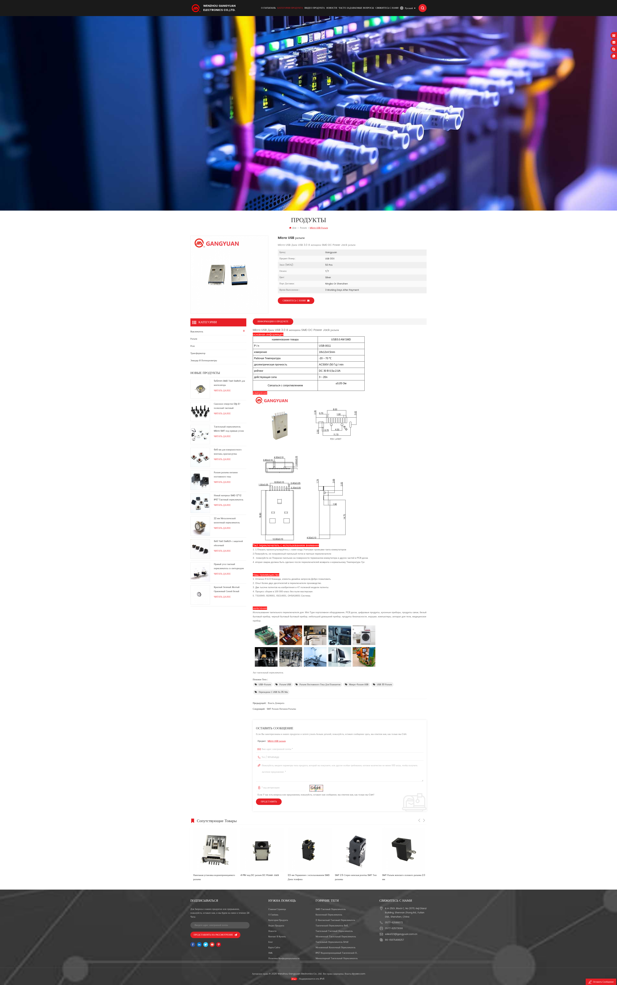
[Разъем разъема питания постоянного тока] (200, 480)
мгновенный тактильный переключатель (336, 936)
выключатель (196, 331)
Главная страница (277, 909)
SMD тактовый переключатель (331, 909)
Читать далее (222, 390)
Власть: (355, 974)
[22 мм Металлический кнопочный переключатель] (200, 526)
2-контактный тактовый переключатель (335, 920)
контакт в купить (277, 936)
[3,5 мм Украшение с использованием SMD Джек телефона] (212, 850)
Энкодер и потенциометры (203, 360)
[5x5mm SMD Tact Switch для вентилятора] (200, 388)
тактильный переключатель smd (332, 942)
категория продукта (290, 8)
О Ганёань (273, 915)
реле (192, 346)
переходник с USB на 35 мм (273, 692)
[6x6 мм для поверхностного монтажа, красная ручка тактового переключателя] (200, 457)
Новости (331, 8)
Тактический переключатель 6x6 (332, 925)
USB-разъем (265, 684)
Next (424, 820)
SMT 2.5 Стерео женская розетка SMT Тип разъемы (258, 877)
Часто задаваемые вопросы (356, 8)
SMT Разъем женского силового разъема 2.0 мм (306, 877)
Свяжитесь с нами (387, 8)
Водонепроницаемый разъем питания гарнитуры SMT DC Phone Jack (350, 877)
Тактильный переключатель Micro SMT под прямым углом (229, 429)
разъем (303, 228)
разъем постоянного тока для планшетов (320, 684)
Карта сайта (274, 947)
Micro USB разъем (277, 741)
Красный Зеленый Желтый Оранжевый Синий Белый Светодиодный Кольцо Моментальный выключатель (228, 589)
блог (270, 942)
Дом (294, 228)
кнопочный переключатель (329, 915)
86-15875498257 (394, 940)
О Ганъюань (268, 8)
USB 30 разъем (384, 684)
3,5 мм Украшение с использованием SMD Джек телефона (211, 877)
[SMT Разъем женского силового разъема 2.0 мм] (307, 850)
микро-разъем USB (358, 684)
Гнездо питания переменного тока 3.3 (397, 875)
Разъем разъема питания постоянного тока (225, 475)
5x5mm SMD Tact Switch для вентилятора (229, 383)
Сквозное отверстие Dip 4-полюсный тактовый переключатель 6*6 (227, 406)
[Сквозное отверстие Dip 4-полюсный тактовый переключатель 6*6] (200, 411)
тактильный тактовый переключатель (334, 931)
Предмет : (272, 741)
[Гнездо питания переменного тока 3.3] (401, 850)
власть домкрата (276, 703)
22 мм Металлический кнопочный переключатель (227, 520)
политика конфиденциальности (284, 958)
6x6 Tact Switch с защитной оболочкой (228, 543)
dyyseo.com (358, 974)
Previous (419, 820)
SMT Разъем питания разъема (281, 709)
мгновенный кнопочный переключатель (335, 947)
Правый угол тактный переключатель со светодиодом (229, 566)
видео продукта (314, 8)
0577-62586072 (394, 922)
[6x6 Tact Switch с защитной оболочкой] (200, 549)
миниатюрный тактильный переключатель (337, 958)
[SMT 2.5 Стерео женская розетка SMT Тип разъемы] (260, 850)
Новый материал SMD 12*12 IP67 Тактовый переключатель (228, 497)
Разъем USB (285, 684)
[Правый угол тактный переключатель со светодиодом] (200, 572)
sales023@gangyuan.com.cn (401, 934)
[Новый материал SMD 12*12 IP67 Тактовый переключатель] (200, 503)
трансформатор (197, 353)
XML (270, 953)
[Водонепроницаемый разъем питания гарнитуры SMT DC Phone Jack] (354, 850)
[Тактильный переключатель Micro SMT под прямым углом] (200, 434)
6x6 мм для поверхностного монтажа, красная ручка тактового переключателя (227, 452)
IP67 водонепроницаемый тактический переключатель (337, 953)
